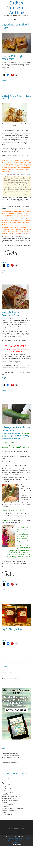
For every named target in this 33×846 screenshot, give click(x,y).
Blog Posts (5, 785)
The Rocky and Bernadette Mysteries (12, 808)
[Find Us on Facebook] (16, 844)
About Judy (26, 838)
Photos (4, 802)
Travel (3, 812)
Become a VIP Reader (16, 842)
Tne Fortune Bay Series (8, 810)
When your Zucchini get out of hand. (16, 429)
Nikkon (11, 836)
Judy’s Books (18, 838)
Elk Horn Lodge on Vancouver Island (11, 757)
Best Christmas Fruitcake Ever (11, 314)
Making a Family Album (8, 798)
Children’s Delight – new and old (16, 97)
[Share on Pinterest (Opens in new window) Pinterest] (12, 75)
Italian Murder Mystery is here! (10, 753)
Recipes (4, 806)
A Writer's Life (5, 779)
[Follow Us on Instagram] (18, 844)
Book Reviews (5, 789)
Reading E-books (6, 804)
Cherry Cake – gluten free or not (14, 57)
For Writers (5, 791)
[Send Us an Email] (13, 844)
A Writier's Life (6, 781)
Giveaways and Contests (8, 793)
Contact (10, 840)
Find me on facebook (10, 763)
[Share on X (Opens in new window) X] (4, 75)
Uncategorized (6, 814)
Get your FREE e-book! (19, 840)
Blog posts (11, 838)
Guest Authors (6, 795)
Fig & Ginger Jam (12, 629)
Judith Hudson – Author (16, 7)
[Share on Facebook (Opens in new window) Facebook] (8, 75)
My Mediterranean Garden (9, 800)
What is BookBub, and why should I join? (13, 755)
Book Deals (5, 787)
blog (3, 783)
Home (5, 838)
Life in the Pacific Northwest (9, 796)
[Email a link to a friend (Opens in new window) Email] (16, 75)
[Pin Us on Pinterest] (20, 844)
